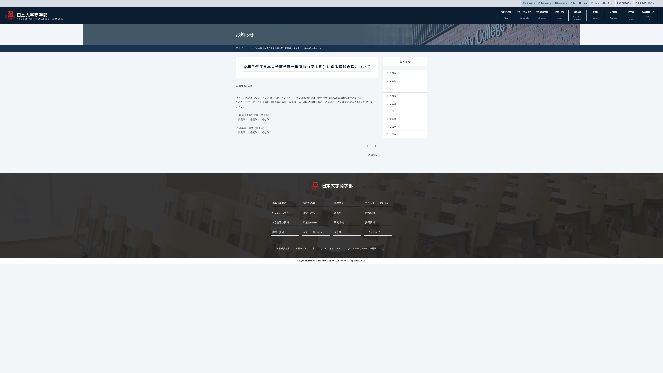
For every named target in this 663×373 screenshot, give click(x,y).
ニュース (249, 48)
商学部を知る (279, 203)
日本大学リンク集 (306, 248)
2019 (393, 126)
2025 (393, 80)
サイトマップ (372, 232)
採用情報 (370, 222)
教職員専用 (284, 248)
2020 (393, 119)
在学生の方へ (545, 3)
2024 (393, 88)
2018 (393, 134)
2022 (393, 103)
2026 (393, 73)
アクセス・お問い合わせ (602, 3)
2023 (393, 96)
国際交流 (339, 203)
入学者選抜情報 (280, 222)
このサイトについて (332, 248)
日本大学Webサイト (644, 3)
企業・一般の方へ (579, 3)
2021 (393, 111)
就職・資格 (278, 232)
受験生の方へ (528, 3)
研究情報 (339, 222)
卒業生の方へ (561, 3)
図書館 (337, 212)
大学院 (337, 232)
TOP (238, 48)
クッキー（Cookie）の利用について (367, 248)
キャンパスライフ (281, 212)
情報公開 (370, 212)
